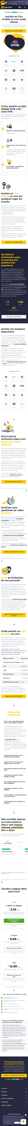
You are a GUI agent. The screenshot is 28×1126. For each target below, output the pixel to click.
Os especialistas (8, 842)
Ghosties (20, 842)
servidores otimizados (17, 284)
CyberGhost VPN (10, 739)
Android (21, 361)
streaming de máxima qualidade (13, 535)
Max (2, 289)
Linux (4, 363)
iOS (25, 361)
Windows (10, 361)
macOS (16, 361)
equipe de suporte (15, 475)
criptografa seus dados (19, 599)
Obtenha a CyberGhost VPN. (15, 131)
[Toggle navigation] (25, 7)
